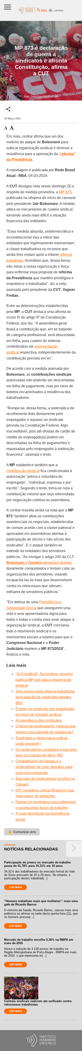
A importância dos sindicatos (38, 720)
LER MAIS (15, 887)
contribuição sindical (23, 471)
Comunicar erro (22, 832)
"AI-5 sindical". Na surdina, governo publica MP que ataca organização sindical (44, 679)
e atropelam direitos (39, 563)
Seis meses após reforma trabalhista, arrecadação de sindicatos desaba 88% (45, 697)
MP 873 (65, 192)
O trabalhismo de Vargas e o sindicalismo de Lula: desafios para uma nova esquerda (43, 767)
